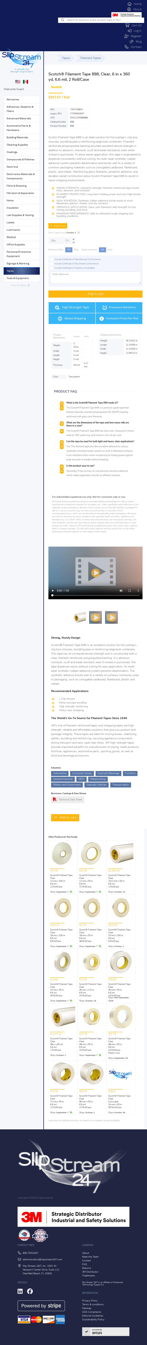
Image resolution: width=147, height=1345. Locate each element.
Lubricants (13, 230)
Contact (135, 47)
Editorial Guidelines (92, 1316)
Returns (86, 1268)
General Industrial (63, 779)
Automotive (59, 773)
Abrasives (13, 99)
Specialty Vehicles (96, 785)
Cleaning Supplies (17, 145)
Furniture (130, 773)
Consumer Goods (82, 773)
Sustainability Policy (93, 1319)
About (136, 9)
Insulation (13, 208)
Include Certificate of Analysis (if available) (74, 268)
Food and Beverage (108, 773)
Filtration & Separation (20, 193)
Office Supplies (16, 244)
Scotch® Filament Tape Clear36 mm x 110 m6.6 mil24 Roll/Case (90, 990)
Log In (137, 31)
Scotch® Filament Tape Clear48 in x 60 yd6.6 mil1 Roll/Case (61, 1044)
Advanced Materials (19, 118)
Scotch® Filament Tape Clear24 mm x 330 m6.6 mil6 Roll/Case (119, 935)
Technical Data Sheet (70, 799)
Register (135, 36)
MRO (81, 779)
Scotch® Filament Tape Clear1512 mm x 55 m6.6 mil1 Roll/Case (119, 881)
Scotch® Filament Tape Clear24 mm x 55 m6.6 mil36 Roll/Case (61, 990)
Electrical (12, 167)
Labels (11, 222)
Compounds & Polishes (20, 159)
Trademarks (88, 1275)
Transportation (120, 785)
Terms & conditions (93, 1304)
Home (137, 4)
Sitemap (86, 1308)
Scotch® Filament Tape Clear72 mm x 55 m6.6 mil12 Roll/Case (61, 1102)
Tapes (10, 271)
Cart (136, 25)
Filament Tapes (90, 58)
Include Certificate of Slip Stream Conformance (76, 264)
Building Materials (17, 137)
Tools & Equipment (18, 278)
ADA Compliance (91, 1312)
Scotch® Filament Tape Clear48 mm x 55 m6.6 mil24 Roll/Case (90, 1044)
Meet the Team (90, 1257)
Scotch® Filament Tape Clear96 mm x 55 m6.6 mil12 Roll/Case (90, 1102)
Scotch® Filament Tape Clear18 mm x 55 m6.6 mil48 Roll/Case (90, 935)
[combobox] (101, 20)
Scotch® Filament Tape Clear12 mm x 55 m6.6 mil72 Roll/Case (90, 881)
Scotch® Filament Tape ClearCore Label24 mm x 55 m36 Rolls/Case (119, 1102)
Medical (11, 237)
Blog (138, 41)
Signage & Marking (18, 263)
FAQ (84, 1264)
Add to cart (59, 226)
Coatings (12, 152)
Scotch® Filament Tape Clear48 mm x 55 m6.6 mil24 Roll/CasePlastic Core (119, 1046)
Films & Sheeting (17, 186)
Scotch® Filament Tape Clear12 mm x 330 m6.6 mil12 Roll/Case (61, 881)
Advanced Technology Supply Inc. (102, 1283)
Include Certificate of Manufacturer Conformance (77, 259)
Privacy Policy (90, 1301)
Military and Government (67, 785)
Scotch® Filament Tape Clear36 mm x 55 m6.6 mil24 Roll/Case (119, 990)
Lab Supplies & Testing (20, 215)
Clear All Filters (19, 285)
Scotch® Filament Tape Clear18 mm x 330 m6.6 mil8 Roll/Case (61, 935)
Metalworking (98, 779)
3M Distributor (90, 1272)
